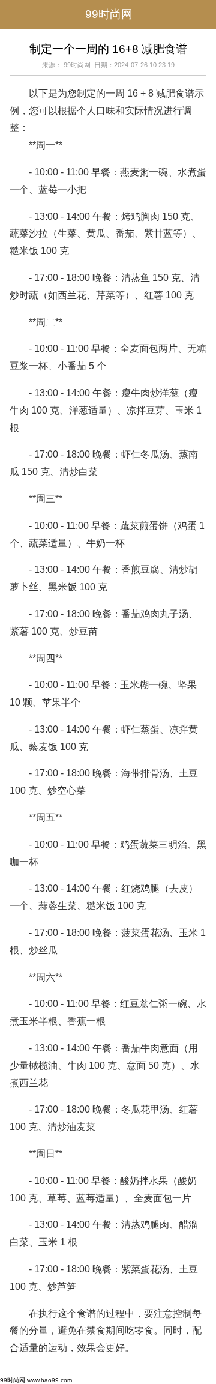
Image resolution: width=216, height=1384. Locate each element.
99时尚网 (109, 14)
